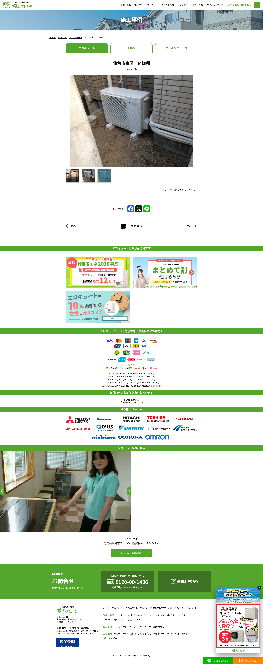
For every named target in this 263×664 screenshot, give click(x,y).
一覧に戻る (135, 226)
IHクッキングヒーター (176, 48)
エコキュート (75, 37)
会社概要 (107, 633)
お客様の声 (182, 4)
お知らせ (185, 633)
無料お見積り (187, 581)
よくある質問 (167, 4)
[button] (2, 491)
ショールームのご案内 (131, 552)
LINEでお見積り (221, 660)
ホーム (52, 37)
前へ (73, 226)
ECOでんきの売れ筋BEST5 (153, 608)
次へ (189, 226)
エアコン (159, 615)
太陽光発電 (171, 615)
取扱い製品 (125, 4)
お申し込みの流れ (215, 4)
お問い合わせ (194, 608)
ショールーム (152, 4)
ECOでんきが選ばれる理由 (125, 608)
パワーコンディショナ (115, 619)
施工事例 (138, 4)
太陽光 (131, 48)
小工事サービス (135, 619)
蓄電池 (182, 615)
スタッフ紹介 (197, 4)
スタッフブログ (111, 637)
